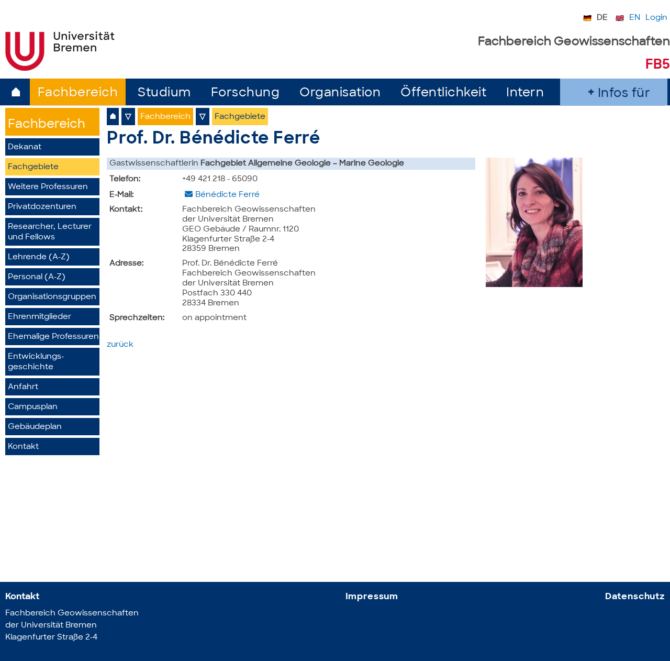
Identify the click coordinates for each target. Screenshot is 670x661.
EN (634, 18)
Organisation (340, 93)
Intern (525, 93)
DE (602, 18)
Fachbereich (78, 93)
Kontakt (23, 447)
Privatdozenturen (42, 207)
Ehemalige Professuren (53, 337)
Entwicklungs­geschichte (36, 362)
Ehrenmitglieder (39, 317)
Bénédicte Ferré (227, 195)
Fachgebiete (33, 167)
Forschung (245, 93)
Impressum (372, 596)
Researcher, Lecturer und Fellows (50, 232)
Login (656, 18)
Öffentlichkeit (443, 93)
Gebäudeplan (35, 427)
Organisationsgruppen (52, 297)
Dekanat (24, 147)
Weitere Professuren (48, 187)
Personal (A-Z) (36, 277)
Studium (164, 93)
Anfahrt (23, 387)
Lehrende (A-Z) (39, 257)
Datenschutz (635, 596)
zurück (120, 345)
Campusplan (33, 407)
